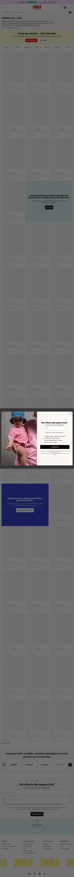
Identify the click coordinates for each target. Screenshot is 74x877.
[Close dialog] (70, 413)
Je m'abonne (55, 447)
